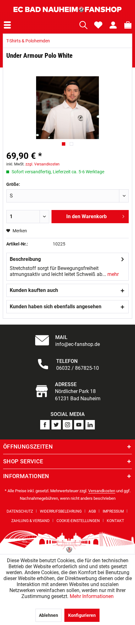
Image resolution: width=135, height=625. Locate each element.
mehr (112, 274)
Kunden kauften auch (34, 290)
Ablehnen (48, 615)
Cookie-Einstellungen (78, 521)
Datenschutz (20, 511)
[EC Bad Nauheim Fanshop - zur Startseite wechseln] (67, 9)
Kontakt (115, 521)
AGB (92, 511)
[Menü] (7, 25)
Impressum (113, 511)
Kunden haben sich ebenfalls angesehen (55, 307)
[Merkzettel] (98, 25)
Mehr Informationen (92, 596)
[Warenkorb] (126, 25)
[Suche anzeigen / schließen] (83, 25)
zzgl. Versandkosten (42, 164)
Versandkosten (101, 490)
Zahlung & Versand (30, 521)
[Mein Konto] (113, 25)
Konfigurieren (82, 615)
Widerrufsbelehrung (61, 511)
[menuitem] (7, 25)
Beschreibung (25, 259)
